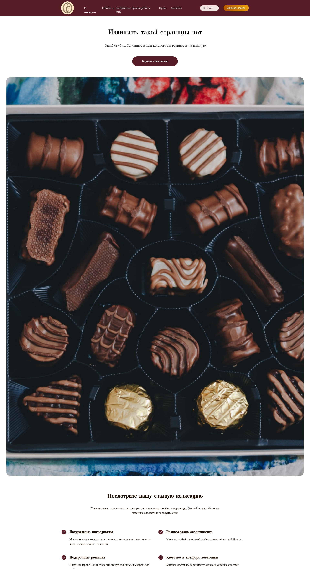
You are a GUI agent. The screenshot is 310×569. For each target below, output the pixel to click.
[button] (236, 8)
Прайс (163, 8)
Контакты (176, 8)
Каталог (107, 8)
